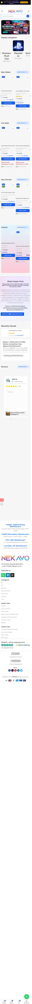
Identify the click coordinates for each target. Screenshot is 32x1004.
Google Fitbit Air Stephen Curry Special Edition (23, 505)
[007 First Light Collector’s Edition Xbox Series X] (8, 551)
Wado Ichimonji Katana (6, 199)
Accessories (22, 508)
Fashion (6, 767)
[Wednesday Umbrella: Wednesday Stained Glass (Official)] (8, 702)
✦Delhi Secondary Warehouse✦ (15, 948)
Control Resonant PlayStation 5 (23, 354)
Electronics (17, 508)
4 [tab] (18, 930)
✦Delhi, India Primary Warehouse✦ (15, 940)
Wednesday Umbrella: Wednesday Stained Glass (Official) (8, 764)
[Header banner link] (15, 7)
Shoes (17, 767)
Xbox (5, 356)
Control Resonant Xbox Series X (8, 354)
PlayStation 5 (25, 201)
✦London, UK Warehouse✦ (15, 960)
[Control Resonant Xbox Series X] (8, 343)
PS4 (2, 997)
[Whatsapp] (3, 989)
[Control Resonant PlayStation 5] (23, 343)
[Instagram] (12, 989)
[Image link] (15, 972)
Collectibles (3, 201)
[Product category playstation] (18, 50)
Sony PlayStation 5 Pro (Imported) (23, 199)
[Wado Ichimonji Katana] (8, 190)
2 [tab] (13, 930)
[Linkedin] (8, 989)
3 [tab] (15, 930)
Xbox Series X (8, 356)
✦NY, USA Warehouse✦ (15, 954)
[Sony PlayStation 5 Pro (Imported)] (23, 191)
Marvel (17, 201)
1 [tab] (10, 930)
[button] (2, 27)
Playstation (20, 201)
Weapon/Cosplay (8, 201)
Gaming (2, 356)
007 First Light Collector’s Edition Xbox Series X (8, 614)
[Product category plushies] (6, 107)
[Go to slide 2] (16, 32)
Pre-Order (7, 357)
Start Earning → (24, 2)
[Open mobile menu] (2, 11)
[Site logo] (15, 11)
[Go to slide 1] (14, 32)
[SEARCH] (27, 16)
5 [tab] (20, 930)
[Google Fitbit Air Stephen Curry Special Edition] (23, 497)
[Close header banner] (29, 7)
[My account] (28, 11)
